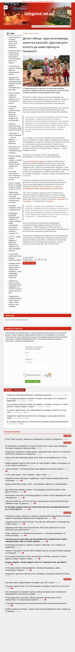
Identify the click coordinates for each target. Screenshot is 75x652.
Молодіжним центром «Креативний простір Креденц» (42, 188)
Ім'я (27, 353)
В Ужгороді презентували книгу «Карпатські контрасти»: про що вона (15, 175)
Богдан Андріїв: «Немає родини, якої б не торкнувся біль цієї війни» (36, 562)
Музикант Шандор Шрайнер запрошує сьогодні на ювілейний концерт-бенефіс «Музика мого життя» (15, 162)
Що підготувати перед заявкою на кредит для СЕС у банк (29, 583)
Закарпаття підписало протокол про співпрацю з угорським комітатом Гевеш (37, 574)
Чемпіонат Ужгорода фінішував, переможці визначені (29, 395)
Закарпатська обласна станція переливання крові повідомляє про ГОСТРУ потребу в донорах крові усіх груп (15, 287)
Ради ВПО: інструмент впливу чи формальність (15, 208)
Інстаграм (26, 201)
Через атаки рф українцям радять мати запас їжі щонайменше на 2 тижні (35, 458)
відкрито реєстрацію (37, 161)
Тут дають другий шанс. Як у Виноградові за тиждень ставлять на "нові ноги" (37, 586)
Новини (31, 33)
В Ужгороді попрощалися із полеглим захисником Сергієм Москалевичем (37, 422)
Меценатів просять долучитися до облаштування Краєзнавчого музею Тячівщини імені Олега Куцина (15, 57)
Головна (25, 33)
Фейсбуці (61, 199)
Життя (36, 33)
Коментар (29, 359)
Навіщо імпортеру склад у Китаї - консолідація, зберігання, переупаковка (36, 484)
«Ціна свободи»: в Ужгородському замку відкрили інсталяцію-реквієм (34, 469)
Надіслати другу (29, 263)
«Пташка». (50, 201)
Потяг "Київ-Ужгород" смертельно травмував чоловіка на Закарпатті (33, 439)
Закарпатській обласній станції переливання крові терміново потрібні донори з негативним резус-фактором (15, 83)
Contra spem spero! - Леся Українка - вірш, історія (26, 475)
